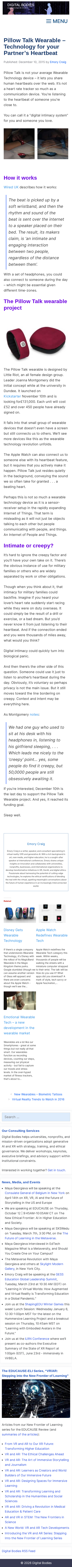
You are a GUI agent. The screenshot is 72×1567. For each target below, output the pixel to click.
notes (34, 714)
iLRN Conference (37, 1338)
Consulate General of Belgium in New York (35, 1193)
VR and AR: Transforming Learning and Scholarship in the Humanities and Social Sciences (33, 1496)
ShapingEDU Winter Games (44, 1304)
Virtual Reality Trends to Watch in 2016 (38, 1099)
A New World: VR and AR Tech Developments (37, 1527)
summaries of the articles (20, 1434)
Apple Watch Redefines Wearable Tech (52, 935)
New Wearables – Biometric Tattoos (38, 1094)
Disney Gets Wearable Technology (13, 935)
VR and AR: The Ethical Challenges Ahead (34, 1454)
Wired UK (11, 187)
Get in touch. (57, 1170)
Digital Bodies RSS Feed (18, 1551)
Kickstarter (12, 396)
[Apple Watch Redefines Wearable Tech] (52, 913)
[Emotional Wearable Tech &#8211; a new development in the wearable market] (20, 1000)
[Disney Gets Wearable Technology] (20, 913)
